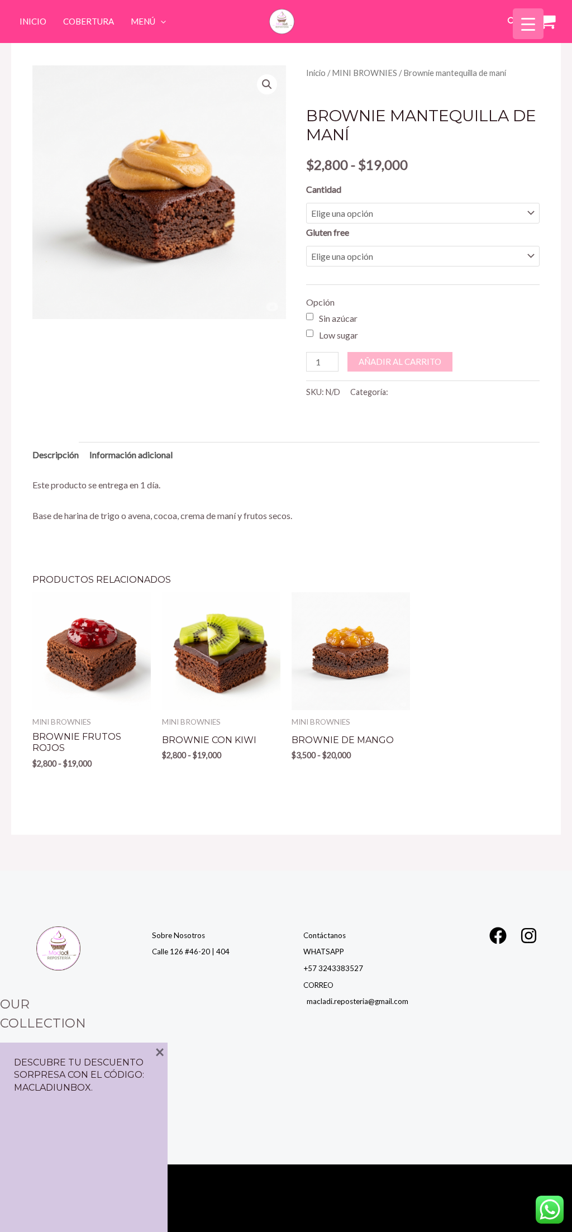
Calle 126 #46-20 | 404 (191, 951)
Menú (143, 21)
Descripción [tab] (55, 454)
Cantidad (323, 189)
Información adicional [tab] (131, 454)
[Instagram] (528, 935)
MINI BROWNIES (364, 73)
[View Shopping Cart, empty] (544, 22)
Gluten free (327, 232)
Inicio (33, 21)
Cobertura (88, 21)
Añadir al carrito (400, 361)
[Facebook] (498, 935)
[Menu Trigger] (528, 23)
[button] (160, 21)
